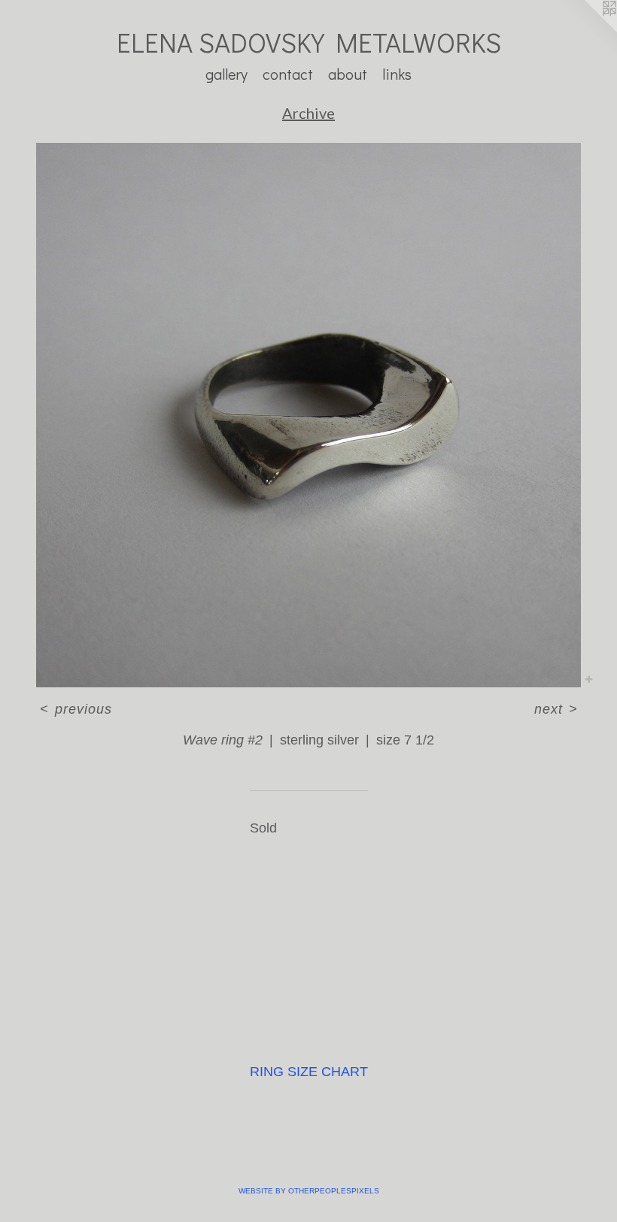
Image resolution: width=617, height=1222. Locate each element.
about (347, 73)
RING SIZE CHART (309, 1071)
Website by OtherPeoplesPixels (309, 1191)
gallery (226, 73)
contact (288, 73)
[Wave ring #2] (308, 415)
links (397, 73)
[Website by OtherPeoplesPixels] (587, 30)
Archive (308, 113)
